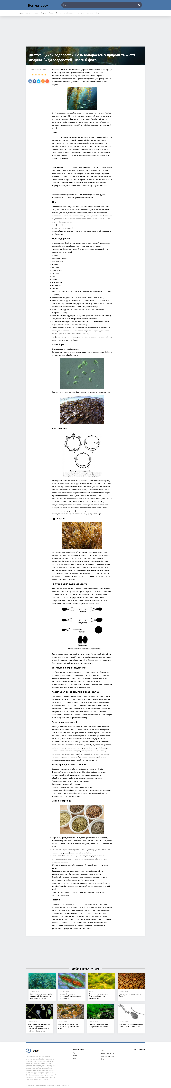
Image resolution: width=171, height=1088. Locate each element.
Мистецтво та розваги (84, 13)
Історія (35, 13)
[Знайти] (138, 5)
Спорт (98, 13)
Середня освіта (24, 13)
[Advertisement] (85, 33)
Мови (51, 13)
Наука (43, 13)
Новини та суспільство (64, 13)
